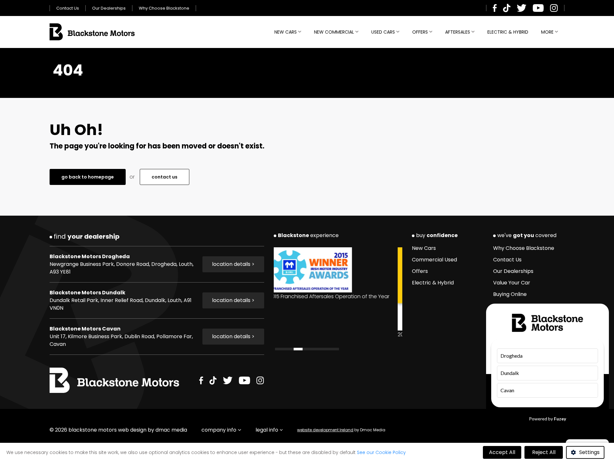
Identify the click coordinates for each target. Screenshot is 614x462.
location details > (233, 264)
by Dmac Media (341, 430)
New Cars (285, 32)
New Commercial (334, 32)
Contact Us (67, 8)
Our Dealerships (109, 8)
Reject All (543, 452)
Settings (589, 452)
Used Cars (383, 32)
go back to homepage (87, 177)
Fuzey (560, 418)
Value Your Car (511, 282)
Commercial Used (434, 259)
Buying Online (510, 294)
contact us (164, 177)
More (547, 32)
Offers (420, 32)
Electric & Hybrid (507, 32)
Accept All (502, 452)
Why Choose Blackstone (164, 8)
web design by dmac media (152, 430)
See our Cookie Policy (381, 452)
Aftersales (457, 32)
